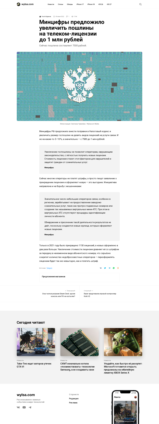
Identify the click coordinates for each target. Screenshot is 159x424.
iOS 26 (100, 4)
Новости (51, 4)
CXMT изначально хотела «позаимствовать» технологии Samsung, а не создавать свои (77, 366)
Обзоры (70, 4)
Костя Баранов (46, 16)
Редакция (73, 398)
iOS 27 (109, 4)
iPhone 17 (80, 4)
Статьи (60, 4)
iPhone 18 (91, 4)
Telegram (49, 268)
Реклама (73, 403)
